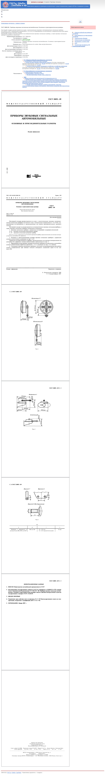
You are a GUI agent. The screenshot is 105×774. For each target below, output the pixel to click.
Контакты (58, 2)
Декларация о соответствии (82, 41)
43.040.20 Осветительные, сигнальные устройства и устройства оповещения (47, 66)
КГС (37, 71)
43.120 (43, 63)
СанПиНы (18, 772)
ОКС (37, 60)
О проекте (47, 2)
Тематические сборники (81, 38)
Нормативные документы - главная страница (13, 23)
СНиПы (13, 772)
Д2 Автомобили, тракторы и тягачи (35, 73)
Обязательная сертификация (82, 40)
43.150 (39, 64)
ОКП (76, 43)
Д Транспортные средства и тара (33, 72)
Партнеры (52, 2)
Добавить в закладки (37, 2)
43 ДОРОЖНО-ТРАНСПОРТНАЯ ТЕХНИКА (36, 61)
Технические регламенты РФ (82, 44)
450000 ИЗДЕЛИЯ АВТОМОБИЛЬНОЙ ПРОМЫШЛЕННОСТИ (41, 78)
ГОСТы (9, 772)
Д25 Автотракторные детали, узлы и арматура (39, 74)
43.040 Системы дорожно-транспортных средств (38, 62)
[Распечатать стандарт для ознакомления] (80, 21)
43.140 (67, 63)
